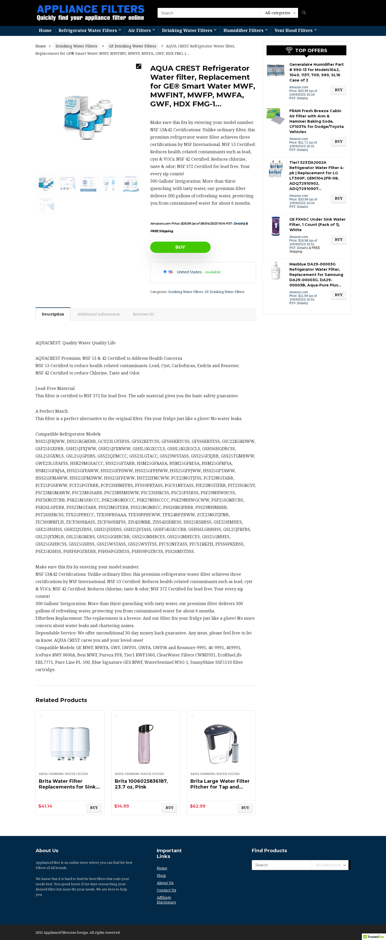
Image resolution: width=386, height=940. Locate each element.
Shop (161, 875)
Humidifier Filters (243, 30)
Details (238, 223)
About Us (165, 882)
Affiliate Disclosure (166, 900)
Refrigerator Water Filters (88, 30)
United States (189, 271)
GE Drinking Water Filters (132, 46)
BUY (180, 247)
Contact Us (166, 890)
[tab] (52, 313)
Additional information (98, 314)
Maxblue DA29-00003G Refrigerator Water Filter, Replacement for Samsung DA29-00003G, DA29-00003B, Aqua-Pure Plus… (316, 274)
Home (45, 30)
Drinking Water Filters (187, 30)
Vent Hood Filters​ (293, 30)
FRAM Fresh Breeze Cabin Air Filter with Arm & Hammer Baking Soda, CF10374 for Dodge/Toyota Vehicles (316, 121)
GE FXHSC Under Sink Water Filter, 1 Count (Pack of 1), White (317, 224)
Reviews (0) (143, 314)
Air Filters (139, 30)
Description (53, 314)
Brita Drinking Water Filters (63, 774)
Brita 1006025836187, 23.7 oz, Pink (141, 784)
